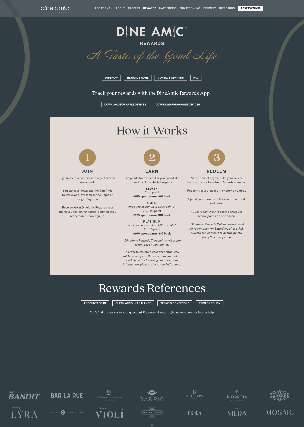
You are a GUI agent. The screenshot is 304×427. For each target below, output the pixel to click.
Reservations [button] (251, 8)
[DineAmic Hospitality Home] (55, 8)
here (73, 178)
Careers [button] (134, 8)
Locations (104, 8)
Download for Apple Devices (125, 104)
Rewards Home (137, 77)
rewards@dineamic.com (176, 312)
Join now (111, 77)
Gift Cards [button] (227, 8)
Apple (105, 195)
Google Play (83, 199)
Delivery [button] (209, 8)
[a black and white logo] (195, 412)
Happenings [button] (167, 8)
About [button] (120, 8)
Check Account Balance (133, 303)
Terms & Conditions (174, 303)
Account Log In (95, 303)
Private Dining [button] (189, 8)
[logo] (24, 395)
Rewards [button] (149, 8)
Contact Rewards (170, 77)
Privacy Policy (209, 303)
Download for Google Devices (177, 104)
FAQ (195, 77)
